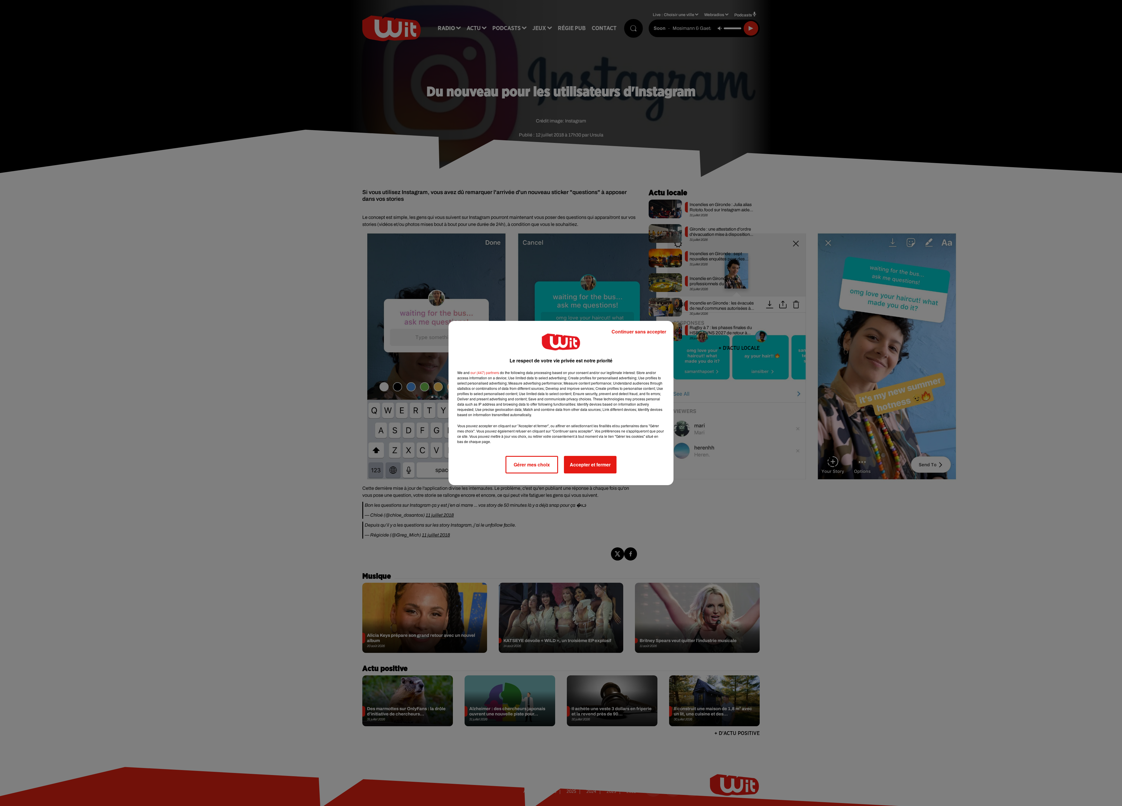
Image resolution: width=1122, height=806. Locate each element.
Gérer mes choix (532, 464)
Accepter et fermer (590, 464)
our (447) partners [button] (484, 372)
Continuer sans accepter (639, 331)
